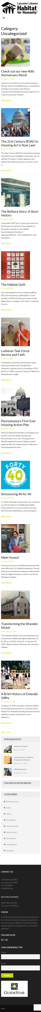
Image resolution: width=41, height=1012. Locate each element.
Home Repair (11, 820)
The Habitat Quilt (13, 284)
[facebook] (2, 940)
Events (8, 808)
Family (8, 814)
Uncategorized (11, 844)
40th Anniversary (12, 802)
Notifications (11, 838)
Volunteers (10, 851)
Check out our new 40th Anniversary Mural (17, 73)
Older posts (6, 732)
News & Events (11, 832)
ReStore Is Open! (20, 746)
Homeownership (12, 826)
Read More (6, 100)
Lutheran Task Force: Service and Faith (15, 352)
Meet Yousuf (10, 557)
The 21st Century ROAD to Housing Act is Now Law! (19, 143)
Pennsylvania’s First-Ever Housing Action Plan (18, 423)
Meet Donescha (20, 769)
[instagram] (4, 940)
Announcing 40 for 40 (16, 494)
